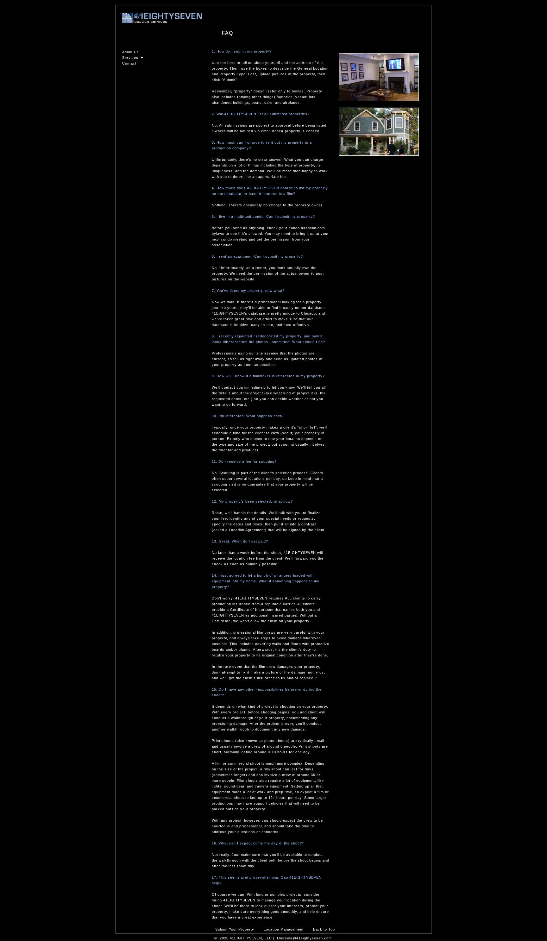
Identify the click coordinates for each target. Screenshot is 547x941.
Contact (129, 63)
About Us (130, 52)
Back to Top (324, 929)
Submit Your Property (234, 929)
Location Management (284, 929)
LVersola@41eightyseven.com (304, 938)
